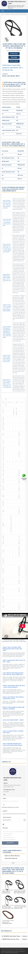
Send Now (10, 843)
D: (3, 127)
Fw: (3, 179)
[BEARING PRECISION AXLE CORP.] (4, 3)
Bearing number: (7, 124)
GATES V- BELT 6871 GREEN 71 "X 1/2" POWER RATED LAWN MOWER (7, 308)
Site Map (16, 949)
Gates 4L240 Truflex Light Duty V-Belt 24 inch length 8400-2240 (7, 358)
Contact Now (14, 53)
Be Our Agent (14, 61)
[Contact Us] (24, 477)
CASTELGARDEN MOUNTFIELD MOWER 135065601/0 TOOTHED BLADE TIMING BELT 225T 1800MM (7, 332)
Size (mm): (5, 110)
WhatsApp (14, 57)
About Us (3, 949)
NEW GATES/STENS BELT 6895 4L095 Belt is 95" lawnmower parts (7, 278)
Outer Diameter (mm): (8, 130)
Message (5, 828)
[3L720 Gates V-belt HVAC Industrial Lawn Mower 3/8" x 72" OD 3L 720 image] (14, 29)
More (13, 863)
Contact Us (10, 949)
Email (4, 798)
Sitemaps (21, 949)
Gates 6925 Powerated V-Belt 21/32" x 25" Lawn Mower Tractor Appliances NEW (7, 248)
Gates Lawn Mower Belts (15, 14)
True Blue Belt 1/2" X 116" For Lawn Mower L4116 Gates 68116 (7, 222)
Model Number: (6, 107)
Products (7, 14)
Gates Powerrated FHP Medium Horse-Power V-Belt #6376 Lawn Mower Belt (7, 204)
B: (3, 114)
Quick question (7, 817)
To (3, 805)
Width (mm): (5, 120)
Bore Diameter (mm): (8, 117)
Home (2, 14)
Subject (4, 811)
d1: (3, 134)
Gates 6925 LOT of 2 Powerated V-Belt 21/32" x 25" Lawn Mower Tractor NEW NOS (7, 383)
